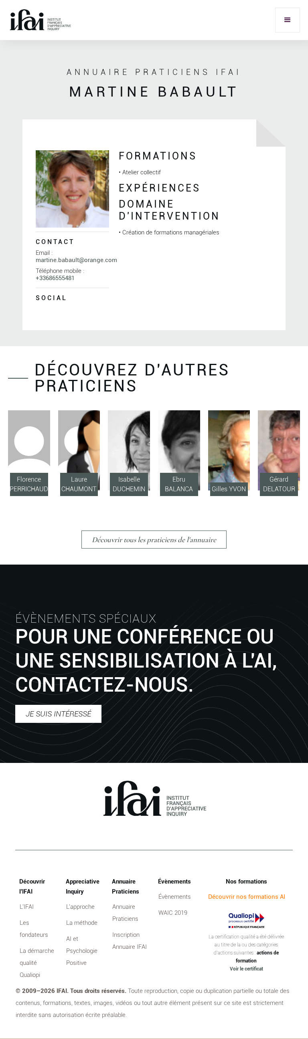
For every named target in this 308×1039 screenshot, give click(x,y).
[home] (40, 20)
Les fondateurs (34, 928)
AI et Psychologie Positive (81, 950)
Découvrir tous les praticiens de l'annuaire (154, 539)
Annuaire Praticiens (125, 912)
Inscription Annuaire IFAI (129, 940)
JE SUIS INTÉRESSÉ (58, 713)
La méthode (81, 922)
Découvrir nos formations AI (246, 896)
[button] (287, 20)
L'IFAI (27, 906)
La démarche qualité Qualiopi (37, 962)
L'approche (80, 906)
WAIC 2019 (172, 912)
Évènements (174, 896)
